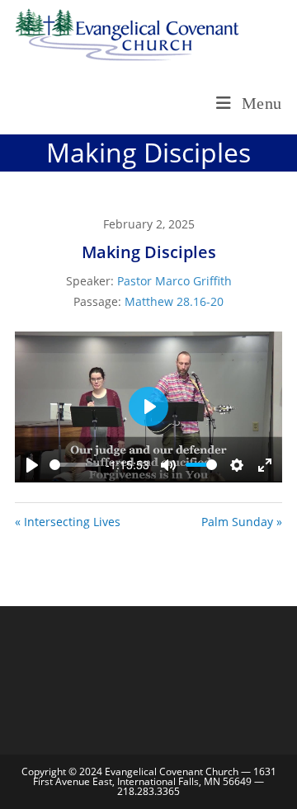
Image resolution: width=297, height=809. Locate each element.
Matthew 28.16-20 (174, 301)
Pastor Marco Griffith (174, 281)
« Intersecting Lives (67, 521)
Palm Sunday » (241, 521)
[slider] (74, 465)
